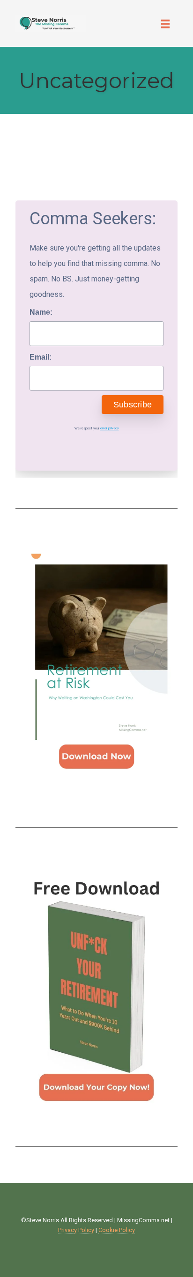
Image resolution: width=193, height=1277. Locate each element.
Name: (41, 312)
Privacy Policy (76, 1229)
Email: (41, 357)
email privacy (109, 428)
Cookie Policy (116, 1229)
